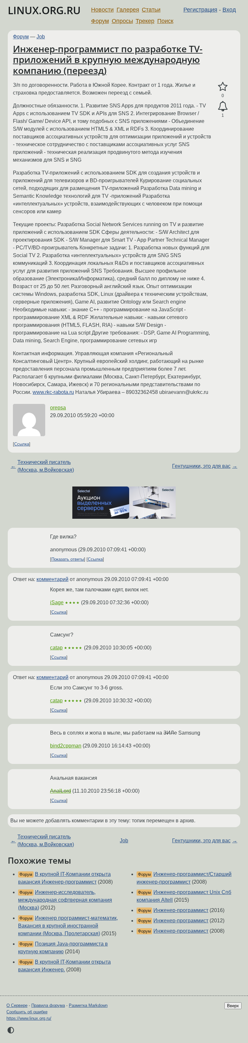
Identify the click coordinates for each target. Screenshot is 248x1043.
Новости (102, 9)
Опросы (122, 21)
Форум (100, 21)
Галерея (128, 9)
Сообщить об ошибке (26, 1011)
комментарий (52, 579)
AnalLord (60, 791)
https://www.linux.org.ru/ (28, 1018)
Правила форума (48, 1005)
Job (40, 36)
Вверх (233, 1005)
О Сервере (16, 1005)
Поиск (165, 21)
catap (56, 647)
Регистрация (200, 9)
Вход (229, 9)
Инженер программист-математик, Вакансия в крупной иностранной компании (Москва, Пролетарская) (68, 925)
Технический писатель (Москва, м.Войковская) (45, 466)
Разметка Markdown (88, 1005)
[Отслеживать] (222, 106)
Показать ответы (67, 559)
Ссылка (21, 444)
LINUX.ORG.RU (44, 10)
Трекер (145, 21)
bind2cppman (65, 745)
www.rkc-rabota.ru (53, 392)
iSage (57, 602)
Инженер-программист (180, 910)
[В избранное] (222, 87)
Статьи (151, 9)
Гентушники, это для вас (201, 466)
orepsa (58, 407)
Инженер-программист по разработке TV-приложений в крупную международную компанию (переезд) (107, 59)
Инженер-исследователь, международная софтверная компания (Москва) (65, 899)
